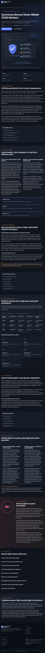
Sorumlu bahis (3, 639)
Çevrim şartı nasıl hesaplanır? (8, 588)
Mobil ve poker (28, 633)
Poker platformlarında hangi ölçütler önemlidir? (12, 584)
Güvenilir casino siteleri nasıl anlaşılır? (10, 557)
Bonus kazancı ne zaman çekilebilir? (9, 573)
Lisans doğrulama (29, 628)
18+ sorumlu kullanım (18, 28)
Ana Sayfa (3, 7)
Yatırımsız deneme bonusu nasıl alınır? (10, 565)
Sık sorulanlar (3, 645)
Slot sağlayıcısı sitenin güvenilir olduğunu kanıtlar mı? (14, 580)
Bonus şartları (28, 630)
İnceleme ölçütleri (4, 643)
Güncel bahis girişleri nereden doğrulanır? (11, 569)
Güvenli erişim (28, 631)
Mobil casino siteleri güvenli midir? (9, 576)
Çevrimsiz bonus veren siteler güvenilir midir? (12, 561)
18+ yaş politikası (4, 641)
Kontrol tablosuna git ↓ (6, 28)
